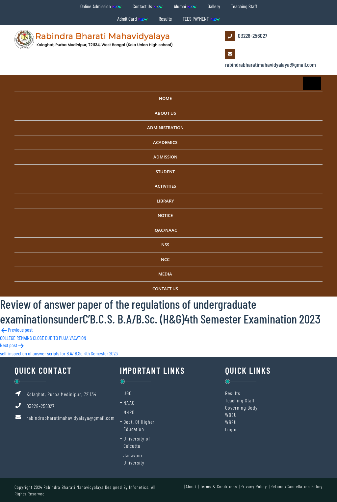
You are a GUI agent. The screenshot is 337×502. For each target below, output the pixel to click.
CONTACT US (165, 289)
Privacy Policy (254, 486)
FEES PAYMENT (196, 18)
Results (165, 18)
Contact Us (143, 6)
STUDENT (165, 172)
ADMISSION (165, 157)
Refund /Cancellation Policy (297, 486)
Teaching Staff (244, 6)
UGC (127, 393)
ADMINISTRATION (165, 128)
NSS (165, 245)
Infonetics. (139, 487)
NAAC (129, 402)
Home (165, 98)
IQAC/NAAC (165, 230)
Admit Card (127, 18)
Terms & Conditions (218, 486)
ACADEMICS (165, 142)
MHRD (129, 412)
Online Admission (96, 6)
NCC (165, 259)
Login (231, 429)
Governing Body (241, 407)
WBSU (231, 415)
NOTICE (165, 215)
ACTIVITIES (165, 186)
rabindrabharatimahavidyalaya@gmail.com (270, 64)
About (191, 486)
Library (165, 201)
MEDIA (165, 274)
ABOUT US (165, 113)
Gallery (214, 6)
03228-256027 (252, 35)
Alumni (180, 6)
